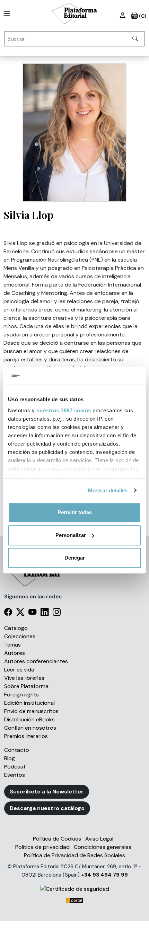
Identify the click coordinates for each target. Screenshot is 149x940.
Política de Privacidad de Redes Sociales (74, 855)
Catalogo (16, 628)
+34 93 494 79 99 (104, 874)
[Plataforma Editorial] (74, 13)
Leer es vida (19, 669)
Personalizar (70, 535)
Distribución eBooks (29, 719)
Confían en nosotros (30, 727)
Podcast (15, 766)
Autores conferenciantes (36, 661)
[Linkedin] (45, 613)
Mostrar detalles (108, 490)
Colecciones (19, 636)
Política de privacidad (42, 847)
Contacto (16, 750)
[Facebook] (8, 613)
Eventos (14, 775)
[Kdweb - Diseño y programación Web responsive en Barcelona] (74, 900)
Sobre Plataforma (26, 686)
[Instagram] (57, 613)
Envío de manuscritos (31, 711)
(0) (142, 16)
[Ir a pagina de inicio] (5, 13)
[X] (20, 613)
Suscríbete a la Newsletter (47, 791)
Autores (14, 653)
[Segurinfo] (74, 889)
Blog (9, 758)
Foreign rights (21, 694)
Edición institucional (29, 702)
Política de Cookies (57, 838)
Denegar (74, 558)
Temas (12, 644)
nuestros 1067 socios (63, 410)
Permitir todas (75, 512)
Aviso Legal (99, 838)
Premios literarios (26, 736)
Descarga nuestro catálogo (47, 808)
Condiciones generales (102, 847)
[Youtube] (32, 613)
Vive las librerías (24, 678)
